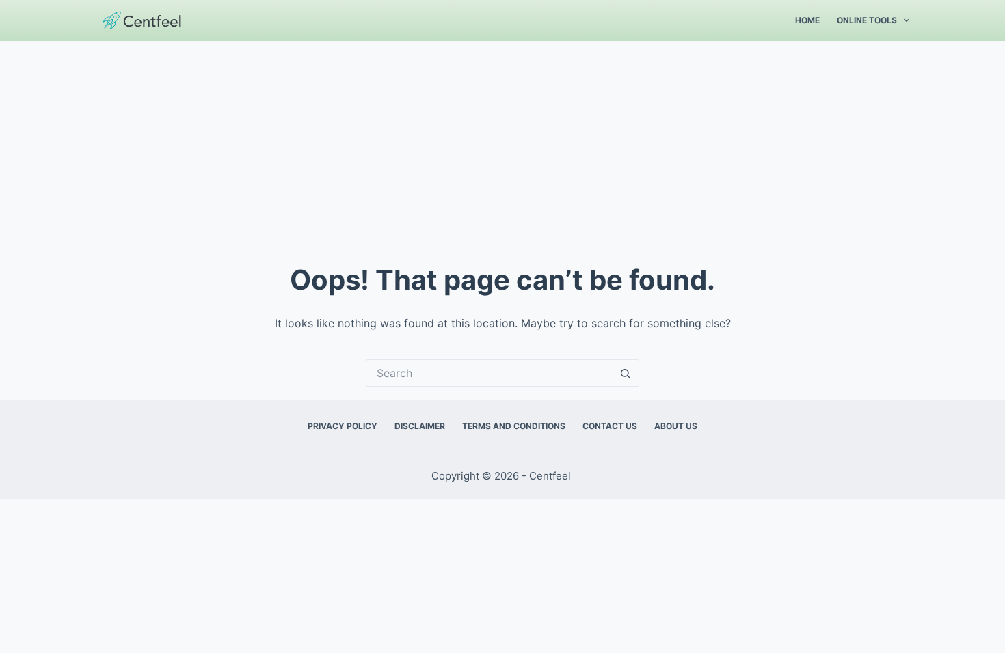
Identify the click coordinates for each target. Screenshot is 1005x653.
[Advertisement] (502, 143)
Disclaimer (419, 426)
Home (807, 20)
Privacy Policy (342, 426)
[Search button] (625, 373)
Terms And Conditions (513, 426)
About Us (675, 426)
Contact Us (609, 426)
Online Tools (867, 20)
